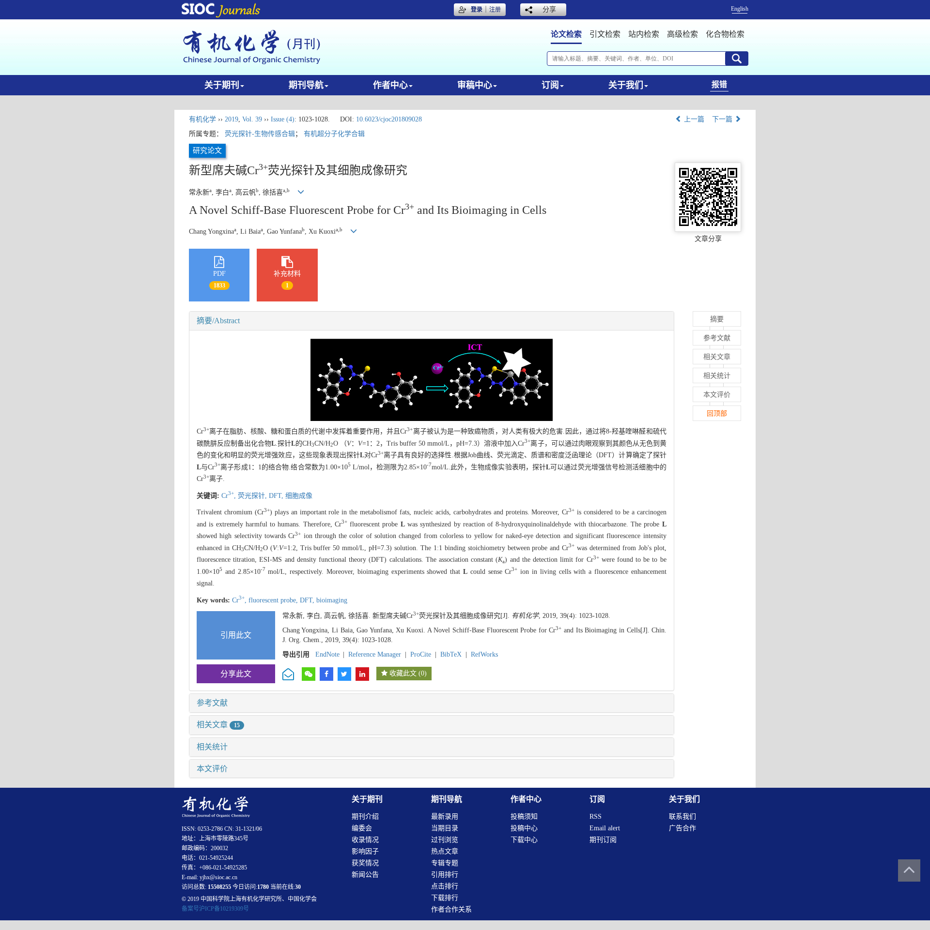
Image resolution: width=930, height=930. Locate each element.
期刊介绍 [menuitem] (365, 816)
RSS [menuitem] (595, 816)
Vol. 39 (252, 119)
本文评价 (212, 769)
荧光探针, (253, 495)
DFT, (277, 495)
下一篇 (723, 119)
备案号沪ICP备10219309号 (215, 908)
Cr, (229, 495)
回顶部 (717, 413)
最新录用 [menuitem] (444, 816)
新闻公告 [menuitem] (365, 874)
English (739, 8)
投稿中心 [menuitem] (524, 828)
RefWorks (484, 654)
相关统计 (212, 747)
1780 (263, 887)
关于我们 (625, 85)
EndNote (327, 654)
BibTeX (451, 654)
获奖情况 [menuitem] (365, 863)
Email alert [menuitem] (604, 828)
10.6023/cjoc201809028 (389, 119)
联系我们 (682, 816)
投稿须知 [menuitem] (524, 816)
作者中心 (390, 85)
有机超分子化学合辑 (334, 133)
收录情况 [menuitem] (365, 839)
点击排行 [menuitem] (444, 886)
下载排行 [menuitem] (444, 897)
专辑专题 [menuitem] (444, 863)
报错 (719, 84)
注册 (495, 9)
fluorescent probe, (274, 600)
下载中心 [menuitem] (524, 839)
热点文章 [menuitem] (444, 851)
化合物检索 (725, 34)
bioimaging (331, 600)
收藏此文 (403, 673)
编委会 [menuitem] (362, 828)
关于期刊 (221, 85)
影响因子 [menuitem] (365, 851)
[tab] (431, 321)
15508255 (219, 887)
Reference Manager (374, 654)
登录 (476, 9)
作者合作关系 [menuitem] (451, 909)
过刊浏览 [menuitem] (444, 839)
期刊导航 (306, 85)
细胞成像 (298, 495)
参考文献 (212, 703)
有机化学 (202, 119)
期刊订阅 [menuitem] (603, 839)
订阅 (550, 85)
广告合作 (682, 828)
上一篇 (693, 119)
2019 (231, 119)
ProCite (420, 654)
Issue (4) (282, 119)
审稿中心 (474, 85)
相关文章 (218, 724)
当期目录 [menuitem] (444, 828)
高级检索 (682, 34)
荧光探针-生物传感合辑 (260, 133)
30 (298, 887)
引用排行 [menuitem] (444, 874)
